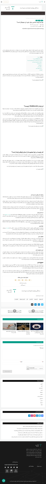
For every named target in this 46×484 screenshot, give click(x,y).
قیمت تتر (7, 228)
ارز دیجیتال (40, 299)
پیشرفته (41, 392)
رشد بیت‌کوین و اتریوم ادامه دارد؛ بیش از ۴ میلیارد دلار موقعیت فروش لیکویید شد (30, 434)
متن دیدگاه (41, 348)
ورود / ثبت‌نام (6, 1)
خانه (42, 18)
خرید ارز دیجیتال (7, 214)
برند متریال (39, 466)
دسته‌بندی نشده (39, 396)
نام (42, 361)
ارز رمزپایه (35, 299)
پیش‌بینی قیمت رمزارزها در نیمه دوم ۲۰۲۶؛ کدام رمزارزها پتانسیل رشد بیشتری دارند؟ (29, 428)
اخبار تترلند (40, 388)
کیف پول (41, 398)
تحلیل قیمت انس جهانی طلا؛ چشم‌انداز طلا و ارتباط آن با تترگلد (32, 426)
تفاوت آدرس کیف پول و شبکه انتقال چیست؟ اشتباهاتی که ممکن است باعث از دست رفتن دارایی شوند (26, 436)
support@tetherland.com (11, 465)
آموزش (41, 384)
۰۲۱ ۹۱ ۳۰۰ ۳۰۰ (15, 462)
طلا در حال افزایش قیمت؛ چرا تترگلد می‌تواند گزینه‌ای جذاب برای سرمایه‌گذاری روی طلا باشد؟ (28, 430)
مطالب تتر (16, 299)
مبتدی (41, 400)
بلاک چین (31, 299)
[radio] (30, 280)
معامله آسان (31, 466)
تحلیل (41, 394)
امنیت (41, 390)
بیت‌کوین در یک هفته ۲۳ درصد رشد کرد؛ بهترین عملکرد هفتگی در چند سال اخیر (30, 432)
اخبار (41, 386)
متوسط (41, 402)
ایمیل (21, 361)
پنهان (38, 57)
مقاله (41, 404)
